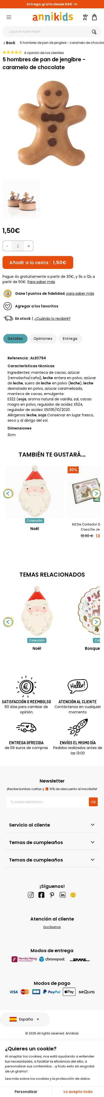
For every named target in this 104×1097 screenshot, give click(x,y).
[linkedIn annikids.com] (63, 895)
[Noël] (34, 515)
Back (10, 42)
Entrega (70, 338)
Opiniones (43, 338)
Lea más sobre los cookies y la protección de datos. (48, 1078)
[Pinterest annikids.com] (52, 895)
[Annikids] (53, 16)
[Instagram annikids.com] (31, 895)
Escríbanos (52, 927)
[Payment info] (52, 991)
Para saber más (41, 281)
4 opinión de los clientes (44, 52)
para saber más (80, 293)
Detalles (15, 338)
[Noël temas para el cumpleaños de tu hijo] (37, 611)
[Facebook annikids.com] (41, 895)
